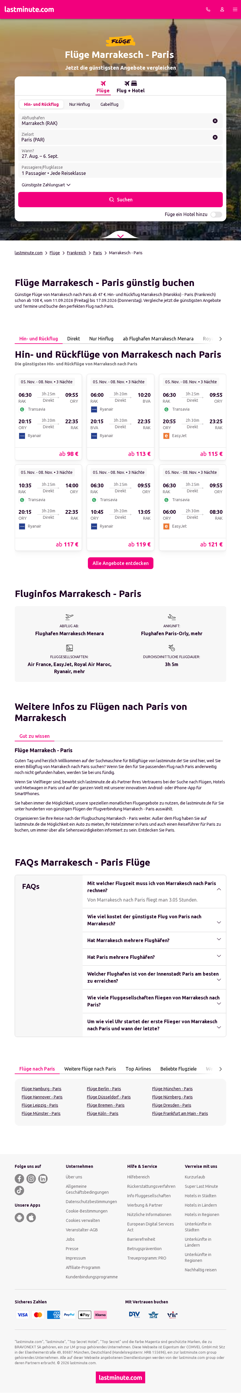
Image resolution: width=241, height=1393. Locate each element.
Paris (97, 252)
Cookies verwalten (83, 1220)
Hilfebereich (138, 1177)
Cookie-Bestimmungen (87, 1211)
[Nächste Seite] (220, 339)
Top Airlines (138, 1068)
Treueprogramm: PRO (146, 1258)
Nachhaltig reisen (201, 1269)
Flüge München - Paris (172, 1088)
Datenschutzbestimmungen (91, 1201)
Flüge (55, 252)
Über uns (74, 1177)
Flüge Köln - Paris (102, 1113)
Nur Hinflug (79, 104)
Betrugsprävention (144, 1248)
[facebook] (19, 1178)
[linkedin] (43, 1178)
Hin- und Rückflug (41, 104)
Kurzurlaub (195, 1177)
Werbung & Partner (145, 1205)
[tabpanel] (120, 456)
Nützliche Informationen (149, 1214)
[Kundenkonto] (222, 9)
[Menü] (235, 9)
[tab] (103, 87)
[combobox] (120, 120)
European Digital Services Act (150, 1227)
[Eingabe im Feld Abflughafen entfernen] (215, 120)
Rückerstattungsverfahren (151, 1186)
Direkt (73, 338)
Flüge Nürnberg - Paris (172, 1097)
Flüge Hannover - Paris (42, 1097)
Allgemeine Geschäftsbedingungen (87, 1189)
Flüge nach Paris (37, 1068)
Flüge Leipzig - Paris (40, 1105)
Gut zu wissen (34, 736)
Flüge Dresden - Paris (171, 1105)
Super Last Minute (201, 1186)
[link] (48, 417)
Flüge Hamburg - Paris (41, 1088)
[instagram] (31, 1178)
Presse (72, 1248)
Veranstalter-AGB (82, 1230)
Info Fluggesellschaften (149, 1195)
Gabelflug (109, 104)
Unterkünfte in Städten (198, 1227)
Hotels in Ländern (201, 1205)
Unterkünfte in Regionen (198, 1257)
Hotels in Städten (200, 1195)
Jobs (70, 1239)
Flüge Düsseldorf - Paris (109, 1097)
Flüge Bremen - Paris (106, 1105)
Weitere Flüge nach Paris (90, 1068)
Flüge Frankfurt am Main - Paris (180, 1113)
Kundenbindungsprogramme (92, 1277)
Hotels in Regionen (202, 1214)
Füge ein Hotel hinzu (186, 214)
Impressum (76, 1258)
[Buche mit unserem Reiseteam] (208, 9)
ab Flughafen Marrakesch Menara (158, 338)
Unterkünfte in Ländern (198, 1242)
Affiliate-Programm (83, 1267)
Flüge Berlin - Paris (104, 1088)
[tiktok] (19, 1190)
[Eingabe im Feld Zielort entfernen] (215, 137)
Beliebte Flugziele (178, 1068)
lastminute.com (29, 252)
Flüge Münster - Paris (41, 1113)
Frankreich (76, 252)
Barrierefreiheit (141, 1239)
